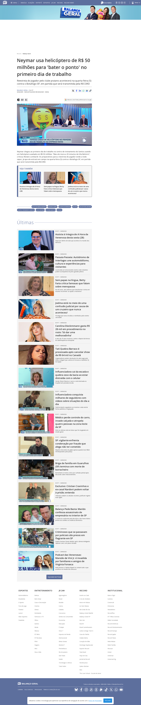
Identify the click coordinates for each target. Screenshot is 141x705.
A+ (22, 99)
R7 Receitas (38, 638)
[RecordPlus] (106, 2)
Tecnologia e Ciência (65, 663)
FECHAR (108, 701)
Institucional (115, 590)
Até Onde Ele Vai (85, 609)
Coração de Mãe (85, 641)
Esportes (46, 3)
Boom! (82, 624)
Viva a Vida (38, 652)
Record (60, 3)
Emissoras (111, 606)
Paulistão (21, 620)
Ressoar (110, 648)
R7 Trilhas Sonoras (113, 617)
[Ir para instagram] (122, 3)
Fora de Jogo (23, 606)
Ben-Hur (82, 620)
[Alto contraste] (18, 99)
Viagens (37, 645)
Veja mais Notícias (54, 577)
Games (37, 624)
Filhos (36, 620)
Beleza (37, 595)
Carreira (110, 599)
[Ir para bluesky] (76, 690)
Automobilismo (23, 595)
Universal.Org (112, 659)
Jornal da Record (85, 659)
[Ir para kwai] (91, 690)
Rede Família (112, 645)
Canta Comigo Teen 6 (86, 631)
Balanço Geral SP (85, 617)
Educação (62, 624)
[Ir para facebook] (116, 3)
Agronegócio (63, 595)
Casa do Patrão (84, 634)
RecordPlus (111, 613)
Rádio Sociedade (113, 620)
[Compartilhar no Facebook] (76, 91)
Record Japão (112, 634)
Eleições (31, 3)
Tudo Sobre (62, 666)
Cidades (61, 609)
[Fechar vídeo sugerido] (90, 106)
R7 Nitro (37, 634)
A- (26, 99)
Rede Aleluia (111, 641)
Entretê (39, 3)
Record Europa (112, 631)
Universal (110, 656)
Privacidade (38, 689)
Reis (81, 670)
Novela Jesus (84, 663)
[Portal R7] (5, 2)
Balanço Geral (27, 54)
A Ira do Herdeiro (85, 599)
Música (37, 631)
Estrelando (38, 613)
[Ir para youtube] (121, 690)
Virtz (36, 648)
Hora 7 (61, 631)
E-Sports (21, 602)
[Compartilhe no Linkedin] (80, 91)
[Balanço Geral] (70, 12)
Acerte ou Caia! (84, 595)
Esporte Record (84, 648)
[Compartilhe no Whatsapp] (83, 91)
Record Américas (113, 624)
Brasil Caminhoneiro (86, 627)
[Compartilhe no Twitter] (73, 91)
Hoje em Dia (83, 656)
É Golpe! (61, 627)
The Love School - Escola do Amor (90, 673)
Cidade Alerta (84, 638)
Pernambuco (63, 648)
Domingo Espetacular (86, 645)
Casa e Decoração (40, 602)
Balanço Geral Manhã (86, 613)
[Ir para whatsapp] (116, 690)
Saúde (61, 659)
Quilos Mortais (84, 666)
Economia (62, 620)
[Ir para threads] (96, 690)
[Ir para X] (119, 3)
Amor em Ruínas (85, 602)
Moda (36, 627)
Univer (110, 652)
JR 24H (54, 3)
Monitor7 (62, 645)
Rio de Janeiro (63, 652)
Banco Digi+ (111, 595)
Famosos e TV (39, 617)
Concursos (62, 613)
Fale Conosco (28, 689)
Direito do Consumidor (66, 617)
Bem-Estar (38, 599)
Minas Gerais (63, 641)
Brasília (24, 3)
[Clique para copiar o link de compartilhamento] (90, 91)
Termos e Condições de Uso (51, 689)
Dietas (37, 609)
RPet (36, 641)
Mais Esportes (23, 617)
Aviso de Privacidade (95, 701)
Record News (69, 3)
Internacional (63, 638)
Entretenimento (43, 590)
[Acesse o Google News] (87, 91)
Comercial (111, 602)
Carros (61, 606)
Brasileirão (22, 599)
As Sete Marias (84, 606)
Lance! (21, 613)
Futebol (21, 609)
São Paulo (62, 656)
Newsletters (111, 609)
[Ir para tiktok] (106, 690)
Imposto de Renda (64, 634)
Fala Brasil (83, 652)
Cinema (37, 606)
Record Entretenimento (115, 627)
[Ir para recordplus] (101, 690)
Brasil (60, 599)
